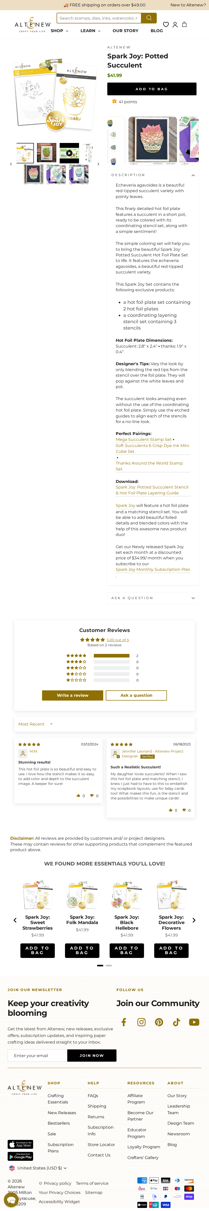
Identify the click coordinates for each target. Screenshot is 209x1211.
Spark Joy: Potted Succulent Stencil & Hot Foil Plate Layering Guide (152, 490)
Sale (52, 1133)
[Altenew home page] (32, 24)
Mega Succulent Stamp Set (144, 439)
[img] (29, 744)
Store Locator (101, 1144)
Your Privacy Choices (60, 1192)
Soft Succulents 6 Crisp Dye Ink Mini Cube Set (152, 448)
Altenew (119, 47)
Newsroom (178, 1133)
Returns (96, 1116)
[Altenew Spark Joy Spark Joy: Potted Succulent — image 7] (78, 174)
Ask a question (132, 598)
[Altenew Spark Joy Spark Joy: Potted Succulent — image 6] (56, 174)
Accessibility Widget (59, 1201)
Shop (54, 1084)
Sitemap (93, 1192)
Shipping (97, 1106)
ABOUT (175, 1084)
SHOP (57, 30)
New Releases (62, 1112)
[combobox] (99, 18)
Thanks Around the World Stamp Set (149, 466)
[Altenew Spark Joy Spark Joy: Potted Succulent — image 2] (46, 153)
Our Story (177, 1095)
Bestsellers (59, 1123)
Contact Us (99, 1155)
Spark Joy (125, 505)
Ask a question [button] (136, 695)
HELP (93, 1084)
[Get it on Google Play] (20, 1156)
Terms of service (92, 1183)
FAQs (93, 1095)
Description (128, 175)
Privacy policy (57, 1183)
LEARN (89, 30)
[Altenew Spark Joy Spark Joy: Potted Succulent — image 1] (24, 153)
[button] (77, 655)
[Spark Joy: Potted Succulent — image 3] (69, 153)
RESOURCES (141, 1084)
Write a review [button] (72, 695)
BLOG (157, 30)
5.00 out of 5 (118, 640)
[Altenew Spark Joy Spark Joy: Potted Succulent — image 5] (33, 174)
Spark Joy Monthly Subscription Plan (153, 569)
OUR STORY (125, 30)
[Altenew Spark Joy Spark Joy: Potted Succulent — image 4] (90, 153)
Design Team (180, 1123)
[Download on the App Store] (20, 1144)
